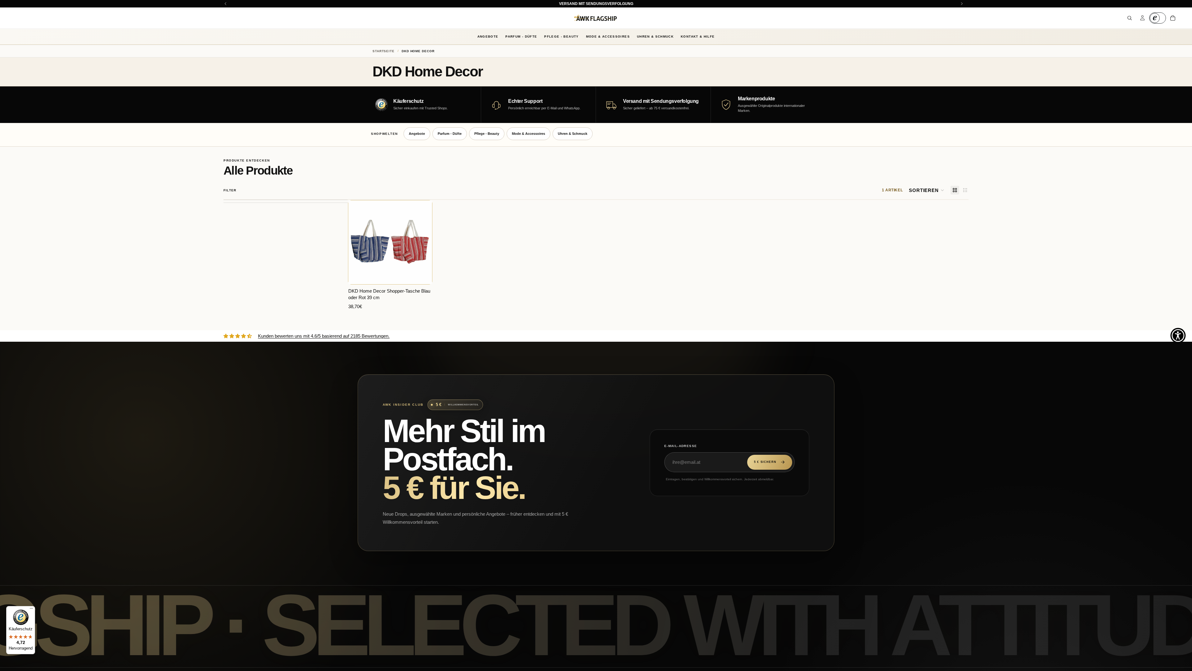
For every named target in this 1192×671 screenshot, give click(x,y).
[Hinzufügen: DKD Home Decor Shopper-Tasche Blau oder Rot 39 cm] (422, 275)
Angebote (488, 36)
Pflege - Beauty (561, 36)
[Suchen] (1129, 18)
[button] (926, 190)
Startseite (383, 51)
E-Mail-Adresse (680, 446)
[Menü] (31, 610)
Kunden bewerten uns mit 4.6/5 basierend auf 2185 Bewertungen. (324, 336)
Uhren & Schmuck (655, 36)
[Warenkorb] (1173, 18)
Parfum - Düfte (521, 36)
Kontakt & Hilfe (698, 36)
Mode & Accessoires (608, 36)
